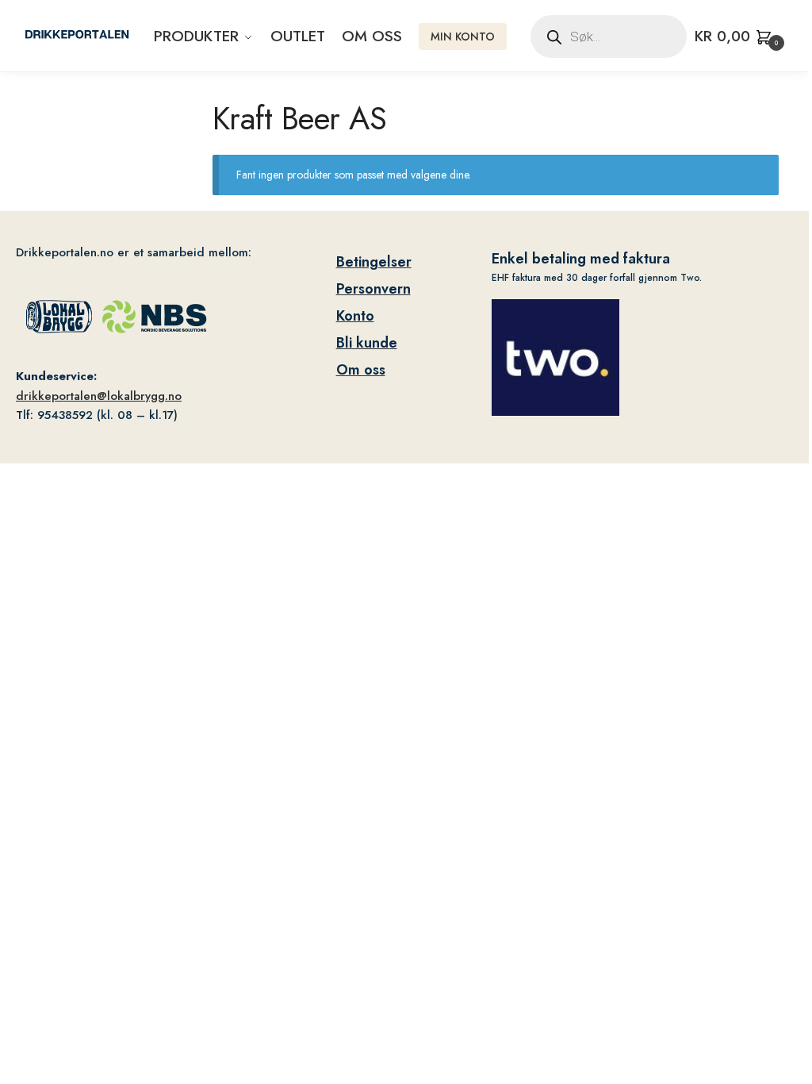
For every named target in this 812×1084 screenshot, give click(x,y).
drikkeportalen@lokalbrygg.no (99, 396)
